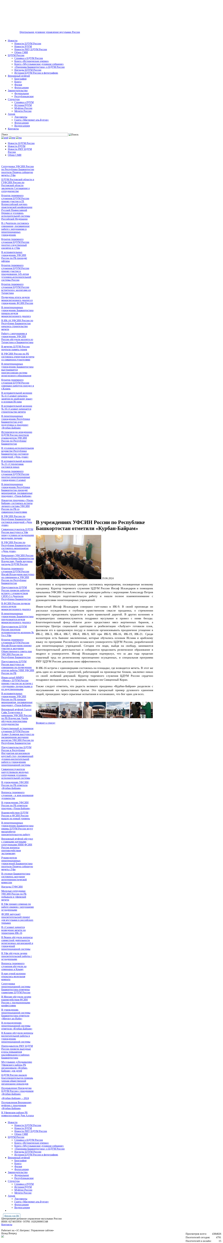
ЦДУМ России (16, 55)
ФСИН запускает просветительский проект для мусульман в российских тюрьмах (17, 918)
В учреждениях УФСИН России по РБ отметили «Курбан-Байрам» (15, 785)
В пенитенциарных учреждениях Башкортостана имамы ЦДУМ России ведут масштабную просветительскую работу (17, 828)
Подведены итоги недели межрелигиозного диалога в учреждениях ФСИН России (17, 300)
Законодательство (18, 90)
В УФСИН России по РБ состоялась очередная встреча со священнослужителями (17, 356)
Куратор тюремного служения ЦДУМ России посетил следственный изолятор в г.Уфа (15, 243)
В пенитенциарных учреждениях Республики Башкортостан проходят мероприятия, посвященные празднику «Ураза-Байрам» (16, 490)
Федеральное (21, 93)
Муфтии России (23, 108)
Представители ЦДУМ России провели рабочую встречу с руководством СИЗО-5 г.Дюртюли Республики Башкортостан (16, 593)
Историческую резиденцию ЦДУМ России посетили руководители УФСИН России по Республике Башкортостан (16, 438)
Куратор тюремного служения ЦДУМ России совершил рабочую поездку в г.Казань (17, 384)
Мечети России (23, 111)
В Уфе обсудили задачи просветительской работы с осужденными (16, 956)
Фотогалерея (21, 87)
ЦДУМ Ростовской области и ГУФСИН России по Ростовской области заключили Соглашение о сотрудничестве (17, 185)
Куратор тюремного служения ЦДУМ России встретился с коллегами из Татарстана (16, 288)
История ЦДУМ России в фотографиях (36, 72)
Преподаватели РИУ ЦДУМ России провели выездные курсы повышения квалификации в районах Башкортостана (17, 1052)
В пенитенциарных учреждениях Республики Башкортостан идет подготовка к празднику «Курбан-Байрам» (15, 422)
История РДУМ (23, 105)
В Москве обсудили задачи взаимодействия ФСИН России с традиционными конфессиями (16, 1001)
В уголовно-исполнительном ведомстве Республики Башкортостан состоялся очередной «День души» (17, 452)
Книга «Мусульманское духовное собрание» (39, 64)
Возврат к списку (45, 722)
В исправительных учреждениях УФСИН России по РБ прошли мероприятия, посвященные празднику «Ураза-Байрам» (16, 699)
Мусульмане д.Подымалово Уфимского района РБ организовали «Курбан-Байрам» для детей (16, 1066)
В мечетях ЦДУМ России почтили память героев (15, 348)
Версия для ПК (11, 1216)
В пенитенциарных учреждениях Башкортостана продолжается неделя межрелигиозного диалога (17, 618)
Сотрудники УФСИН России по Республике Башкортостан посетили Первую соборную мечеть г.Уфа (17, 171)
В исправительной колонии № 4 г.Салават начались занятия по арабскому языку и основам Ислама (16, 397)
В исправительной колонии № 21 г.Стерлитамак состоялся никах (16, 464)
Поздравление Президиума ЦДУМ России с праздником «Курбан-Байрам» (17, 1091)
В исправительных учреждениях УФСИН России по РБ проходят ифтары (14, 256)
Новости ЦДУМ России (27, 43)
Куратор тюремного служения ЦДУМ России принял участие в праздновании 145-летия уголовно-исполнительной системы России (16, 272)
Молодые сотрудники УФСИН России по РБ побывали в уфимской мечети (13, 895)
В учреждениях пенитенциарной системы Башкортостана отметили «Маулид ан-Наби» (15, 1014)
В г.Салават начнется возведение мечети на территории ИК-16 (13, 930)
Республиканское (24, 96)
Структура (14, 99)
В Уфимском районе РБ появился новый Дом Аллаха (17, 1114)
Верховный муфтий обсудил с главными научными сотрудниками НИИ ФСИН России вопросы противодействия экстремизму (17, 846)
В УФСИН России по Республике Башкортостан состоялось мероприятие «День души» (16, 547)
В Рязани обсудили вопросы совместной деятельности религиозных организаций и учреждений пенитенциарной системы (17, 943)
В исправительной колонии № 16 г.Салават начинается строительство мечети (16, 409)
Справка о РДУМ (24, 102)
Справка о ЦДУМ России (28, 58)
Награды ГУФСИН (12, 886)
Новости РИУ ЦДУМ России (30, 49)
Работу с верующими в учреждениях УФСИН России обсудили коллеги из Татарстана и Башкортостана (17, 338)
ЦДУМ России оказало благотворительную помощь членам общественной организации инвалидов (17, 1079)
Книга (17, 81)
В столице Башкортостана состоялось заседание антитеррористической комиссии (15, 878)
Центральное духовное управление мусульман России (50, 32)
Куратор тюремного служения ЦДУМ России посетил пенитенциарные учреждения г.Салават (15, 475)
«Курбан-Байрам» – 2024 (15, 1098)
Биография (20, 78)
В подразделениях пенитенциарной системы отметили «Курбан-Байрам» (16, 1025)
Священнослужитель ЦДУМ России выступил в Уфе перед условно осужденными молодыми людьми (17, 533)
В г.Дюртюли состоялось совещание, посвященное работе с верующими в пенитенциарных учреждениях (15, 229)
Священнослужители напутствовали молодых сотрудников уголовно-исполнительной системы (15, 773)
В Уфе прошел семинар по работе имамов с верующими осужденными (17, 907)
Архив (11, 114)
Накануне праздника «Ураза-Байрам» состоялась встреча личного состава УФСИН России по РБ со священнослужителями (17, 506)
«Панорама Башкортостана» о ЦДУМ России (39, 67)
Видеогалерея (22, 125)
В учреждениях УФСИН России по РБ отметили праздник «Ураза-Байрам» (15, 805)
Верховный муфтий (19, 75)
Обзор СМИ (21, 52)
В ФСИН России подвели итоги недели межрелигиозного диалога (16, 606)
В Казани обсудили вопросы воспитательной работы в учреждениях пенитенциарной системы (17, 1037)
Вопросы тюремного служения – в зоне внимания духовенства (17, 795)
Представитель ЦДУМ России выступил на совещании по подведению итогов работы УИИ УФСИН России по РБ (17, 667)
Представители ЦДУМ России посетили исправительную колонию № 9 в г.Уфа (17, 631)
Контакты (13, 128)
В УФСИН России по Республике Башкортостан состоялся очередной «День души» (16, 520)
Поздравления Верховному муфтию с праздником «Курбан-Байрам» (16, 1105)
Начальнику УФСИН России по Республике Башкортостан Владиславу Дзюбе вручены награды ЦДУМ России (17, 560)
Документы (20, 117)
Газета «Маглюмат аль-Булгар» (31, 119)
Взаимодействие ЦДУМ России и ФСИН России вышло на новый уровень (15, 815)
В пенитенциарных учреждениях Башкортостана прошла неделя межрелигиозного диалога (17, 312)
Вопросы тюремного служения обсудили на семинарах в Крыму (13, 966)
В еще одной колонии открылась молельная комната (13, 976)
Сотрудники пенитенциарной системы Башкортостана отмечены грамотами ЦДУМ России (15, 988)
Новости (12, 40)
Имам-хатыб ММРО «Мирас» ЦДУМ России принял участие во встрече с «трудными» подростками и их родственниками (17, 683)
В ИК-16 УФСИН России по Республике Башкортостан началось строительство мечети (17, 325)
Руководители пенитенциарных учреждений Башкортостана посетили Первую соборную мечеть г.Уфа (17, 863)
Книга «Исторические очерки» (31, 61)
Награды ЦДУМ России (27, 70)
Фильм (18, 84)
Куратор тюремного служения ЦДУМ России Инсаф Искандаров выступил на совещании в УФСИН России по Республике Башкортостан (17, 576)
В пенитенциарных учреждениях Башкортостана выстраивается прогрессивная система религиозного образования (17, 369)
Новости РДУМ (23, 46)
